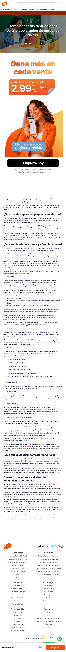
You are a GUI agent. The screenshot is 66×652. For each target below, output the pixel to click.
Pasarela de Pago (18, 604)
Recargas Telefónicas (18, 598)
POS (17, 577)
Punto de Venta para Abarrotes (48, 556)
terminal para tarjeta (18, 312)
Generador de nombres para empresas (48, 621)
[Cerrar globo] (42, 636)
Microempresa (48, 595)
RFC (9, 486)
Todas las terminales (17, 568)
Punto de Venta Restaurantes (48, 559)
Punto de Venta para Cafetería (48, 565)
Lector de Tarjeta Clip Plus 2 (18, 556)
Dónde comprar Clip (17, 618)
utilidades (22, 237)
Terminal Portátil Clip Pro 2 (18, 559)
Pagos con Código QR (18, 589)
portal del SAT (54, 484)
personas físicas (45, 233)
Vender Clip (18, 615)
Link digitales (18, 585)
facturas (6, 263)
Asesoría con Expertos (17, 630)
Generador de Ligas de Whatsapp (48, 618)
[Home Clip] (7, 546)
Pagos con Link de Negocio (18, 592)
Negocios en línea (48, 589)
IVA (52, 220)
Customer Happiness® (48, 628)
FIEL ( (26, 486)
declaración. (7, 267)
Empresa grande (48, 601)
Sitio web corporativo (18, 627)
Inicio (1, 9)
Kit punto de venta (18, 565)
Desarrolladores (18, 624)
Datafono (18, 574)
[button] (62, 4)
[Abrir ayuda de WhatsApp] (59, 639)
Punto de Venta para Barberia (48, 562)
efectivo (39, 312)
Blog (48, 612)
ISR (16, 222)
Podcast (48, 615)
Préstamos (17, 601)
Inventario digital (17, 595)
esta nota (26, 446)
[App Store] (44, 546)
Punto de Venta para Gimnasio (48, 571)
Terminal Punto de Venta (18, 571)
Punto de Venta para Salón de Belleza (48, 568)
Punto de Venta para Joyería (48, 574)
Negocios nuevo (48, 592)
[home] (5, 4)
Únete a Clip (18, 621)
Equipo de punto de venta (17, 562)
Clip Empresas (48, 585)
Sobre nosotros (18, 612)
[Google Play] (57, 546)
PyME (48, 598)
